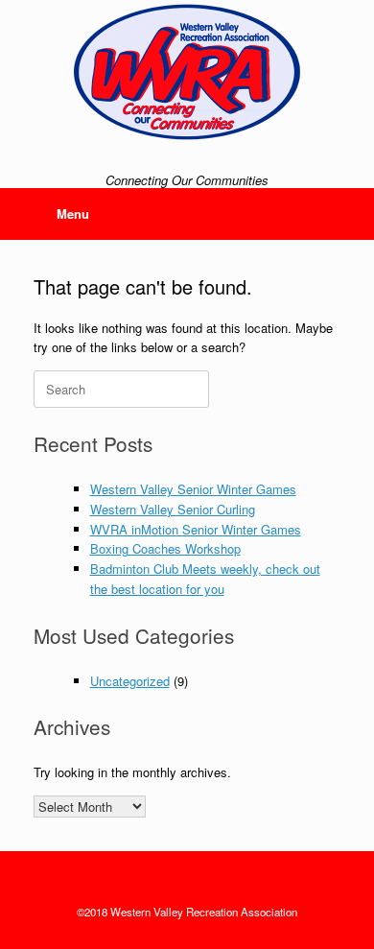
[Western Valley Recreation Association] (187, 72)
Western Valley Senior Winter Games (193, 489)
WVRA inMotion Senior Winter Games (195, 529)
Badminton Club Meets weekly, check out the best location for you (205, 578)
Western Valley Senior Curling (172, 509)
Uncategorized (130, 681)
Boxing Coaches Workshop (165, 548)
